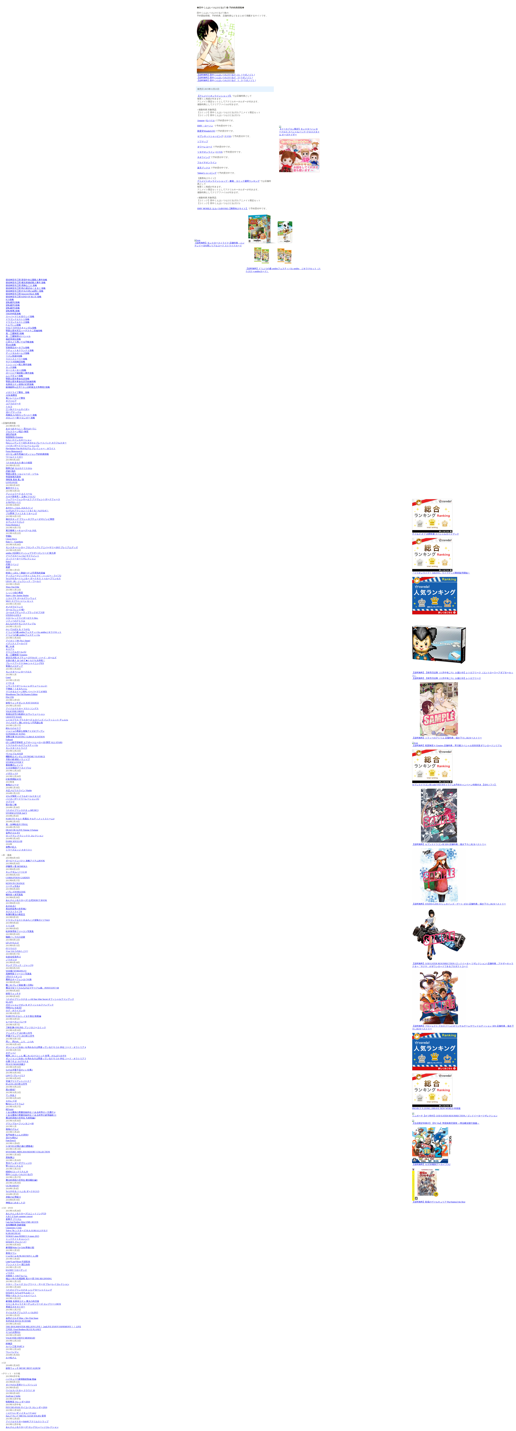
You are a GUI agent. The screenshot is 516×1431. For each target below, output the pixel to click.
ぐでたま (10, 683)
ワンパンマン (12, 1352)
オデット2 (10, 1053)
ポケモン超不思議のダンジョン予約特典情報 (27, 454)
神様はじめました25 (15, 1203)
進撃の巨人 (11, 847)
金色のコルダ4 (13, 833)
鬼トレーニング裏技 (15, 398)
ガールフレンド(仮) (15, 609)
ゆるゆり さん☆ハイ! (16, 1242)
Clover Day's (11, 539)
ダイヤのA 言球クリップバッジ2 (21, 1385)
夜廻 (8, 567)
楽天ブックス (203, 168)
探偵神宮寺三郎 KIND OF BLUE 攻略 (23, 297)
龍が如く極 (11, 804)
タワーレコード (204, 147)
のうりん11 (11, 948)
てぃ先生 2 (11, 1095)
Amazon (201, 120)
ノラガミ (10, 1273)
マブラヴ (10, 802)
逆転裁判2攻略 (13, 302)
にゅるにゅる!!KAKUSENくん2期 (22, 1256)
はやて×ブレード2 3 (15, 1075)
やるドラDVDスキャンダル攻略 (21, 328)
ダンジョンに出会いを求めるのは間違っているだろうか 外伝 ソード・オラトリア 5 (46, 1058)
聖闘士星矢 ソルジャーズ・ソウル (22, 474)
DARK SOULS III (14, 841)
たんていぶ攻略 (13, 325)
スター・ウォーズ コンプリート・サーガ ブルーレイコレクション (37, 1284)
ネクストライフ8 (14, 911)
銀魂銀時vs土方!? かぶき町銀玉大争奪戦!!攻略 (28, 387)
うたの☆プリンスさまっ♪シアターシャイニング (29, 1290)
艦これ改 (10, 646)
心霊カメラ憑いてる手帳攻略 (20, 342)
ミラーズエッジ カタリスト (19, 850)
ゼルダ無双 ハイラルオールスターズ (23, 796)
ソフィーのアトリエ (15, 621)
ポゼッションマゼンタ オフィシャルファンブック (30, 1005)
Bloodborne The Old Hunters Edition (21, 694)
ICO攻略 (10, 299)
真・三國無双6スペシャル (18, 336)
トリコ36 (10, 926)
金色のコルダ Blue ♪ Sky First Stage (22, 1318)
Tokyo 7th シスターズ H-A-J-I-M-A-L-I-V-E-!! (26, 1230)
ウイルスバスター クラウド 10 (20, 1390)
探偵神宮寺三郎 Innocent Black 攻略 (22, 294)
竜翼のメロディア (14, 666)
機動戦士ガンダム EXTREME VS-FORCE (25, 756)
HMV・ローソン (205, 126)
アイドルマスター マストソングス (22, 708)
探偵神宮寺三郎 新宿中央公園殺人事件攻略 (26, 280)
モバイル (210, 120)
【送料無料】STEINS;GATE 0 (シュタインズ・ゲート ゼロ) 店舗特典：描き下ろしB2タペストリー (459, 904)
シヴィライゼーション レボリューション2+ (26, 686)
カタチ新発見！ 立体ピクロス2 (20, 496)
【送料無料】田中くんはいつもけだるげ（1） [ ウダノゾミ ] (226, 75)
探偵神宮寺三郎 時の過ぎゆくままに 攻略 (26, 288)
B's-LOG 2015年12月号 (16, 1084)
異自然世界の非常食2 (16, 909)
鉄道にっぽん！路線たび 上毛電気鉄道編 (25, 573)
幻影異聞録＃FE (13, 779)
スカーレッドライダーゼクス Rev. (22, 618)
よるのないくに (13, 502)
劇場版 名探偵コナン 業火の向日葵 (22, 1301)
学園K (9, 536)
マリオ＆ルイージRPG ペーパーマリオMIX (26, 691)
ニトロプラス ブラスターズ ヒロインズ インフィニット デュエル (37, 720)
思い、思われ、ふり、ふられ (20, 1041)
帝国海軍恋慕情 (13, 477)
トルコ (9, 406)
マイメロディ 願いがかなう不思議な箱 (24, 722)
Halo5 (8, 561)
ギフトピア (11, 401)
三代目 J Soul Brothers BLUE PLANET (23, 1329)
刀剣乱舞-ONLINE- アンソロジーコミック (26, 1027)
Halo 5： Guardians (14, 542)
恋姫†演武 (10, 471)
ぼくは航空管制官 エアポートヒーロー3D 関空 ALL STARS (34, 742)
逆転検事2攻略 (13, 311)
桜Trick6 (9, 1109)
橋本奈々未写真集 (14, 894)
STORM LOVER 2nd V (16, 813)
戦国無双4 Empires (14, 437)
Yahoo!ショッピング (206, 173)
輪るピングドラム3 (15, 1104)
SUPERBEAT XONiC (16, 734)
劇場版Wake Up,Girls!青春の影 (20, 1247)
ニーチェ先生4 (13, 886)
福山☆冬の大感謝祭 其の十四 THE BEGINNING (29, 1278)
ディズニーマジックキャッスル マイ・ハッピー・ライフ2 (33, 576)
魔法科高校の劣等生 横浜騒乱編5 (21, 1180)
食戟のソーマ (12, 785)
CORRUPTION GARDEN (18, 878)
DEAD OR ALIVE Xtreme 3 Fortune (22, 830)
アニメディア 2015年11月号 (19, 1033)
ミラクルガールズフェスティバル (22, 745)
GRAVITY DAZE (14, 717)
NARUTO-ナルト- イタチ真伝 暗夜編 (23, 1016)
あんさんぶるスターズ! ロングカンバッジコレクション (32, 1427)
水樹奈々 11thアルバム (16, 1276)
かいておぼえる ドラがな (18, 629)
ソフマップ (202, 141)
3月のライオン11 (14, 976)
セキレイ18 (11, 1101)
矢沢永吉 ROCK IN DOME (18, 1321)
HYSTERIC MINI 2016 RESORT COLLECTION (28, 1152)
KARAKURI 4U (13, 1233)
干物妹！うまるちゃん (16, 689)
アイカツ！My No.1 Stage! (18, 641)
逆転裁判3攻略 (13, 305)
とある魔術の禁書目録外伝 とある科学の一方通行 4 (30, 1112)
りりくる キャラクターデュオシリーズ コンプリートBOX (33, 1304)
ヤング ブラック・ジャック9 (19, 965)
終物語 (9, 1343)
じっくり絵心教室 (14, 592)
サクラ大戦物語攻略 (15, 362)
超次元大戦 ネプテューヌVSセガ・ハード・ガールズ (31, 657)
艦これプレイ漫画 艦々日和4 (19, 985)
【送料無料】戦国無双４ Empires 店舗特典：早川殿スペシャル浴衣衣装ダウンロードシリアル (457, 745)
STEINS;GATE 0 (13, 615)
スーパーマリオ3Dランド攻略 (20, 316)
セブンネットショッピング (210, 136)
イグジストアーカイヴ (16, 643)
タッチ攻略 (11, 367)
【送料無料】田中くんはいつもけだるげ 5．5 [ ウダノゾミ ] (226, 80)
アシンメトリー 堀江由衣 (18, 1264)
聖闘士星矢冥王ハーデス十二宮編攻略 (24, 330)
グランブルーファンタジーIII (20, 1123)
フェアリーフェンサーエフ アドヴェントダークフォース (33, 499)
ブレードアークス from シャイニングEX (25, 663)
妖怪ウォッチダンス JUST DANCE (22, 703)
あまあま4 (10, 906)
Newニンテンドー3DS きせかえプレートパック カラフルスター (36, 443)
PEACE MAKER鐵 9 (15, 1064)
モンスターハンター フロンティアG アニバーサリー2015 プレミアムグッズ (42, 547)
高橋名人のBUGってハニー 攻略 (21, 415)
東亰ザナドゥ (12, 488)
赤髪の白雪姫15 (13, 1197)
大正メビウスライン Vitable (19, 790)
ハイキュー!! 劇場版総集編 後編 (21, 1379)
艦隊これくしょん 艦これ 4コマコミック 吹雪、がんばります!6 (36, 1056)
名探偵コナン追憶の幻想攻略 (20, 384)
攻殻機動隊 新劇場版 (16, 1225)
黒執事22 (10, 1157)
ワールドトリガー (14, 457)
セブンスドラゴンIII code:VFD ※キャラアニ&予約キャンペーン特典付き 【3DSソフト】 (454, 785)
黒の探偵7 (10, 1089)
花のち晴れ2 (12, 1138)
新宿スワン (11, 1253)
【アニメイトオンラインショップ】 (214, 96)
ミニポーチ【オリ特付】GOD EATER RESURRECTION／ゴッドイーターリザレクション (454, 1116)
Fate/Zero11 (11, 1140)
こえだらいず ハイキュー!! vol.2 (21, 1413)
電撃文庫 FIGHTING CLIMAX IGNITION (25, 737)
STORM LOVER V (14, 762)
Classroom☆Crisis (14, 1228)
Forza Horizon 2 (13, 525)
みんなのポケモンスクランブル (21, 624)
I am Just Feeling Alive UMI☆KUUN (22, 1222)
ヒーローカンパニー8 (16, 1022)
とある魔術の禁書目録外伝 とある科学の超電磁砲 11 (31, 1115)
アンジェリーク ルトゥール (19, 494)
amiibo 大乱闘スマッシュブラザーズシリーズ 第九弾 (31, 553)
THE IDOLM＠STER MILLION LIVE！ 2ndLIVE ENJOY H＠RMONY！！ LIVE (43, 1326)
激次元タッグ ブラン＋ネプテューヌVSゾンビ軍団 (30, 519)
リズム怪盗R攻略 (14, 356)
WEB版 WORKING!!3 (16, 971)
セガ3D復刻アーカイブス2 (18, 768)
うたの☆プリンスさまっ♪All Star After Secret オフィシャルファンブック (40, 999)
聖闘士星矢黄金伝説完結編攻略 (21, 381)
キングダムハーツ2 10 (16, 872)
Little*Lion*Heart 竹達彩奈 (18, 1261)
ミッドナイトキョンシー (17, 1239)
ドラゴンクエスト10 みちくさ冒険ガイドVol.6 (28, 920)
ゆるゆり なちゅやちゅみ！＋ (20, 1293)
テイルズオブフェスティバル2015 (22, 1312)
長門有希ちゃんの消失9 (17, 1135)
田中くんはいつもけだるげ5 (19, 1174)
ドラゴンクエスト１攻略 (17, 319)
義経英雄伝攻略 (13, 339)
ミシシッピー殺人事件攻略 (19, 364)
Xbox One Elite (12, 587)
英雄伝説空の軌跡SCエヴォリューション (25, 714)
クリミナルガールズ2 (16, 652)
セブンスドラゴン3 (15, 522)
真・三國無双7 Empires (16, 655)
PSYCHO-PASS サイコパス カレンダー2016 (26, 1407)
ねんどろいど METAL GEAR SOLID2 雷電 (26, 1416)
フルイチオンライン (207, 162)
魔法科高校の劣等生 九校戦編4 (20, 1118)
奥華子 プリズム (13, 1219)
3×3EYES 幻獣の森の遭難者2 (19, 1146)
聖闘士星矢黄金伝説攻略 (17, 378)
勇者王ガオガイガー (15, 1307)
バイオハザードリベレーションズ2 (22, 446)
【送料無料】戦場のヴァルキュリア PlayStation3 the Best (438, 1202)
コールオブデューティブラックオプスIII (25, 612)
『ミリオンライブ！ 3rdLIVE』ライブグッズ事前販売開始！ (441, 573)
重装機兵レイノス (14, 765)
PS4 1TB (10, 697)
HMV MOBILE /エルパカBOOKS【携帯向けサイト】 (222, 208)
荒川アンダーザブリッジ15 (19, 1163)
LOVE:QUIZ (11, 482)
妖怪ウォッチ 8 (13, 993)
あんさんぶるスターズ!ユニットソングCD (26, 1213)
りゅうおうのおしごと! (17, 951)
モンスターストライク (16, 748)
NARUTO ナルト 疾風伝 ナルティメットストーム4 (30, 819)
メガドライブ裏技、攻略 (17, 392)
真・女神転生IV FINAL (17, 824)
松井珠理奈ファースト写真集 (20, 931)
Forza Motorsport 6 (14, 451)
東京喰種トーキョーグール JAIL (21, 530)
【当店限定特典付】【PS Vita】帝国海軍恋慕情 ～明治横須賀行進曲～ (445, 1123)
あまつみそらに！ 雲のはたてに (21, 429)
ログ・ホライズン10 (15, 1010)
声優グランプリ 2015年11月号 (20, 1036)
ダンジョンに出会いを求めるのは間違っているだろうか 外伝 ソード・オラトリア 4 (46, 1047)
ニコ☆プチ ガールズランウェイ (21, 598)
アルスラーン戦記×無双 (17, 431)
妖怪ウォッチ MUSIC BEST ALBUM (23, 1368)
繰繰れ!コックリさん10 (17, 1171)
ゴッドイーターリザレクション (21, 559)
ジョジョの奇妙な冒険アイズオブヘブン (25, 731)
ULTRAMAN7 (12, 1186)
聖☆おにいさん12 (14, 1166)
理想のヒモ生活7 (14, 1008)
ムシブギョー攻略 (14, 376)
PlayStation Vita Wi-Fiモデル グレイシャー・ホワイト (30, 448)
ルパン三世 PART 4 (15, 1346)
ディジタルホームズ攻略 (17, 353)
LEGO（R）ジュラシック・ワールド (23, 581)
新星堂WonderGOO (206, 131)
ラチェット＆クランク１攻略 (20, 350)
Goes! (8, 677)
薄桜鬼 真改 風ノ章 (15, 479)
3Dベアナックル (13, 412)
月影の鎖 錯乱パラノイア (18, 759)
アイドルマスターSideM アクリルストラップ (27, 1421)
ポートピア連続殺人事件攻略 (20, 373)
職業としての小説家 (15, 937)
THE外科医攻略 (13, 313)
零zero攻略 (11, 345)
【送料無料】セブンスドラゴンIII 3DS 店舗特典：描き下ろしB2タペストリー (449, 844)
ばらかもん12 (12, 943)
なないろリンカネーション (19, 440)
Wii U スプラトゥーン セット (19, 601)
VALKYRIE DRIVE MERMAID (20, 1338)
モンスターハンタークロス (19, 672)
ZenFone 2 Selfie (13, 1396)
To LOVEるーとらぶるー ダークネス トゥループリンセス (33, 578)
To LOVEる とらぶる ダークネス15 (22, 1191)
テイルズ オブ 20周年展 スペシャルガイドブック (435, 534)
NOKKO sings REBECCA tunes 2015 (22, 1236)
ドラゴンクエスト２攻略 (17, 322)
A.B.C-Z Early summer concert (19, 1216)
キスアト (10, 649)
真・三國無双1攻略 (15, 333)
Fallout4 (9, 739)
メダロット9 (12, 773)
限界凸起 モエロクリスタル (19, 468)
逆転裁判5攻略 (13, 308)
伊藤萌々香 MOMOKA (16, 866)
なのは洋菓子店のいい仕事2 (19, 1070)
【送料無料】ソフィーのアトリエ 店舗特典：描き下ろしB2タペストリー (447, 738)
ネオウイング (203, 157)
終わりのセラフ (13, 728)
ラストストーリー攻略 (16, 359)
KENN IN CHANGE (15, 883)
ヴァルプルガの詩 (14, 754)
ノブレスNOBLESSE (16, 892)
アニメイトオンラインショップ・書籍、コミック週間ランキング (228, 181)
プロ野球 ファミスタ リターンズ (21, 513)
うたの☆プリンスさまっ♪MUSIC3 (22, 810)
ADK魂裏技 (11, 395)
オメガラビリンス (14, 607)
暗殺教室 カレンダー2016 (18, 1402)
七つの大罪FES (13, 1332)
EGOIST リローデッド (16, 1270)
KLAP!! (9, 1002)
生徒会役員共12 (13, 957)
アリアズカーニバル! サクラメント (22, 556)
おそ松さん (11, 1358)
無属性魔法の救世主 (15, 914)
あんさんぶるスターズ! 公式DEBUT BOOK (26, 900)
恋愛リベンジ (12, 564)
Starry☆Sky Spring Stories (17, 595)
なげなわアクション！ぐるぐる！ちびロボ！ (27, 511)
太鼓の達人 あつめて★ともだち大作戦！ (25, 660)
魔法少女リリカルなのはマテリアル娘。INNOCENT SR (32, 988)
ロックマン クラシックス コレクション (24, 836)
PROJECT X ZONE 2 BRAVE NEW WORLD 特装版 (436, 1108)
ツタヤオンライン (206, 152)
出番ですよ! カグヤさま (17, 1061)
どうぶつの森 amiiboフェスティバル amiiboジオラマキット (33, 632)
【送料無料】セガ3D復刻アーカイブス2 (431, 1164)
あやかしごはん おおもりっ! (19, 508)
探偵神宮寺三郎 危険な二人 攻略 (21, 285)
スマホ (228, 136)
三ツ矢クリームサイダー (17, 409)
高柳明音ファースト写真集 (19, 974)
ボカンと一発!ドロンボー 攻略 (20, 418)
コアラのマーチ (13, 404)
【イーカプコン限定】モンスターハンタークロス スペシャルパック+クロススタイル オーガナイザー (299, 132)
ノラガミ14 (11, 959)
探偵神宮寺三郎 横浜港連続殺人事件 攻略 (26, 282)
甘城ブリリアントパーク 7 (18, 1081)
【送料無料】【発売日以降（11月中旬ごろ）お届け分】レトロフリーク (446, 678)
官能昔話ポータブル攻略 (17, 347)
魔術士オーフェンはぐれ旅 (19, 979)
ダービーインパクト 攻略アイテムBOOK (25, 861)
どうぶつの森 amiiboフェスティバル (23, 635)
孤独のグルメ (12, 1129)
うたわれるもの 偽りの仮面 (19, 462)
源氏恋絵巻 (11, 434)
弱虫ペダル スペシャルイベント (21, 1295)
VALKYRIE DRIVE (15, 711)
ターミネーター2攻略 (16, 370)
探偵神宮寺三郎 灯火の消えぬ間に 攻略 (24, 291)
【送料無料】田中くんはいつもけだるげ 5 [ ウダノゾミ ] (224, 77)
